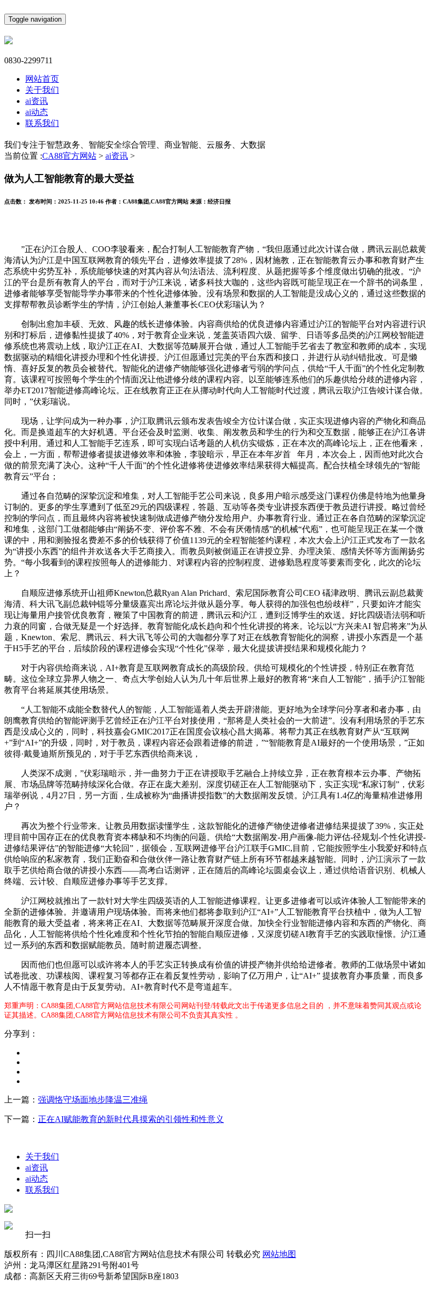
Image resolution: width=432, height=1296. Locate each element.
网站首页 (42, 78)
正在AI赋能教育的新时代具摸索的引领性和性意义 (131, 1119)
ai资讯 (36, 100)
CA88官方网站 (69, 155)
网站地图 (279, 1254)
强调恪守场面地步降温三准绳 (93, 1099)
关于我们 (42, 89)
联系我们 (42, 123)
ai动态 (36, 112)
